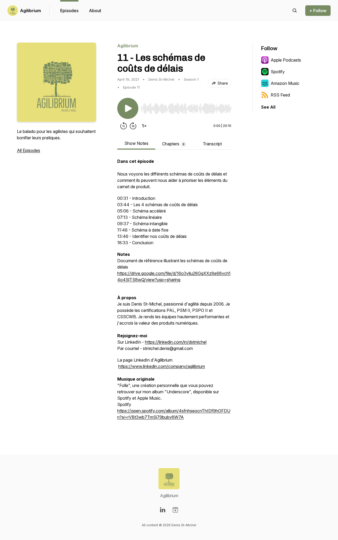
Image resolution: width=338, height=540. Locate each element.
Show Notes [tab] (136, 143)
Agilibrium (30, 10)
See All (268, 107)
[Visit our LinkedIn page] (162, 510)
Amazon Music (285, 83)
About (95, 10)
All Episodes (28, 150)
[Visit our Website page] (175, 510)
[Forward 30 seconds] (133, 126)
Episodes (69, 10)
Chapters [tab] (173, 143)
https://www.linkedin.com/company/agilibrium (161, 366)
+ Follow (317, 10)
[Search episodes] (295, 10)
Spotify (278, 71)
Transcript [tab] (212, 143)
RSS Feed (280, 95)
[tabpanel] (174, 292)
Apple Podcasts (286, 60)
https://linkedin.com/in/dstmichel (175, 342)
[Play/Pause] (127, 108)
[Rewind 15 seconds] (123, 126)
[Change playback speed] (144, 126)
